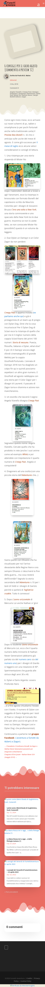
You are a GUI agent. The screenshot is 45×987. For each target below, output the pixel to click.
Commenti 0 (14, 88)
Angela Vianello (16, 92)
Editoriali (13, 80)
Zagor (24, 97)
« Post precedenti (11, 892)
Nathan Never (27, 95)
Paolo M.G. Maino (23, 75)
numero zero (25, 659)
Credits (29, 978)
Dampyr (35, 92)
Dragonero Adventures (27, 93)
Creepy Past (27, 92)
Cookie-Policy (25, 981)
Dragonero (14, 93)
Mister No (17, 95)
